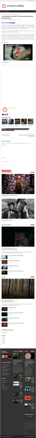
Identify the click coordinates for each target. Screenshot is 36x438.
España (3, 14)
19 (28, 425)
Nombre (3, 157)
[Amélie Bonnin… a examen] (16, 392)
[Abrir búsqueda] (33, 11)
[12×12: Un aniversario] (28, 396)
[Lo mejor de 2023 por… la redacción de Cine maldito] (28, 403)
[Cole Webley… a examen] (16, 374)
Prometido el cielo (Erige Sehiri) (13, 265)
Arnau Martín (9, 250)
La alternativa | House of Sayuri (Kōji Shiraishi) (15, 312)
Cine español (15, 128)
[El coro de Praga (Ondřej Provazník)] (4, 260)
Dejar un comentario (18, 19)
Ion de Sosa (22, 128)
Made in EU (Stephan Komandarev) (14, 317)
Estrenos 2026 (4, 332)
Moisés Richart (26, 129)
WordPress (29, 436)
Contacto (3, 384)
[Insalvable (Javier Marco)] (16, 399)
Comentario (4, 145)
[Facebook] (31, 1)
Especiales (3, 385)
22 (33, 425)
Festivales (5, 14)
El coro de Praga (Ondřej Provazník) (14, 260)
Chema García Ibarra (9, 128)
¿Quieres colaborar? (5, 380)
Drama (19, 128)
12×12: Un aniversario (32, 398)
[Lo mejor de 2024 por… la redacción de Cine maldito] (28, 387)
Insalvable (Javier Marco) (21, 400)
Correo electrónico (6, 161)
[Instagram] (33, 1)
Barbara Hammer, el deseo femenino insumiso (10, 195)
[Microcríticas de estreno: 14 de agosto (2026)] (4, 271)
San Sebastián (12, 14)
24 (25, 427)
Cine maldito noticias (12, 19)
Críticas (12, 299)
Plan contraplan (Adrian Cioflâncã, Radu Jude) (21, 385)
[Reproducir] (2, 358)
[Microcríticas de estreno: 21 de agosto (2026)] (4, 255)
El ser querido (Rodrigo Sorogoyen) (9, 248)
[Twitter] (32, 1)
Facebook (3, 339)
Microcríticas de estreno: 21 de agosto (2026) (15, 255)
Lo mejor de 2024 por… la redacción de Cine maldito (32, 389)
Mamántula (16, 129)
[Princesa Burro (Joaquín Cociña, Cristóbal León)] (4, 323)
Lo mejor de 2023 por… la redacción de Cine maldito (32, 406)
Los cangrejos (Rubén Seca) (7, 301)
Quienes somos (4, 389)
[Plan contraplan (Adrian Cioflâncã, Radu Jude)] (16, 382)
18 (27, 425)
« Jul (25, 432)
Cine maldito (4, 382)
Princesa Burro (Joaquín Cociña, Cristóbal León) (16, 323)
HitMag (33, 436)
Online (18, 299)
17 (25, 425)
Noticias (9, 14)
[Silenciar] (9, 358)
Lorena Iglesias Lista (11, 129)
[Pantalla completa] (10, 358)
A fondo (3, 299)
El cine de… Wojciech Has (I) (6, 220)
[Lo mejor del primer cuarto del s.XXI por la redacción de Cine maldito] (29, 353)
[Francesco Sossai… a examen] (18, 353)
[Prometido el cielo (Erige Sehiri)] (4, 265)
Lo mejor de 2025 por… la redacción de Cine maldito (32, 380)
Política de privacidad (5, 387)
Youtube (3, 338)
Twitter (3, 341)
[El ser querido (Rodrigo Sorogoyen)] (18, 236)
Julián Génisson (26, 128)
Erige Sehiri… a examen (12, 307)
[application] (6, 357)
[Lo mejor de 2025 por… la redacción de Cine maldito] (28, 377)
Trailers (16, 14)
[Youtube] (29, 1)
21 (32, 425)
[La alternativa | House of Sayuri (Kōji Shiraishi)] (4, 312)
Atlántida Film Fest (7, 299)
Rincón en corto (20, 360)
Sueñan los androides (5, 130)
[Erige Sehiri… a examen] (4, 307)
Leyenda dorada (4, 129)
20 (30, 425)
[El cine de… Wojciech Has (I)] (18, 208)
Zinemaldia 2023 (11, 130)
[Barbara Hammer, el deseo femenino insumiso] (18, 183)
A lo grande (3, 247)
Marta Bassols (21, 129)
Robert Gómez (10, 302)
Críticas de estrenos (9, 247)
